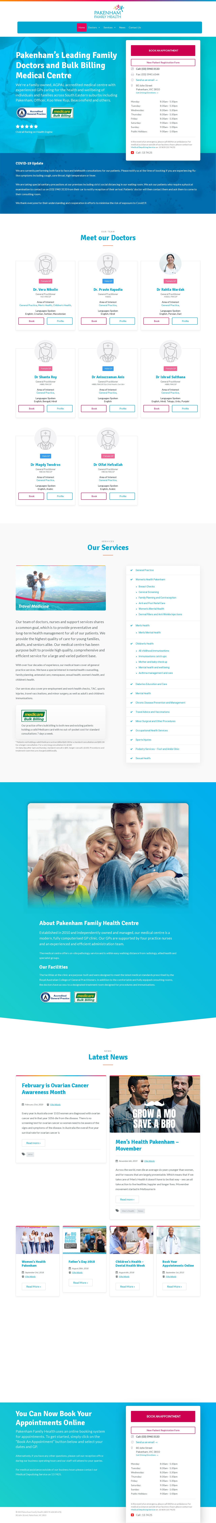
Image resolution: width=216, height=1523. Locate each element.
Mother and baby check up (153, 662)
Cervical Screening (149, 592)
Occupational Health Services (152, 730)
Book (31, 321)
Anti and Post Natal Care (152, 603)
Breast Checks (147, 586)
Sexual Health (143, 758)
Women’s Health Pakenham (150, 579)
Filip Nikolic (55, 1104)
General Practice (28, 305)
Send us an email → (146, 79)
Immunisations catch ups (153, 656)
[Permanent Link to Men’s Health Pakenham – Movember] (155, 1104)
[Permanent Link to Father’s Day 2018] (84, 1240)
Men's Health (128, 1211)
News (122, 27)
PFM (30, 1154)
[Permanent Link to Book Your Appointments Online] (178, 1240)
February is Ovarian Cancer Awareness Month (55, 1089)
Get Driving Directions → (147, 92)
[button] (99, 27)
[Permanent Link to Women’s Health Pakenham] (37, 1240)
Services (108, 27)
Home (82, 27)
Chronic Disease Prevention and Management (160, 702)
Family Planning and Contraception (157, 597)
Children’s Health (62, 305)
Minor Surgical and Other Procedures (156, 721)
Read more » (33, 1142)
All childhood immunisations (154, 650)
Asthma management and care (156, 673)
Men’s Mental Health (150, 632)
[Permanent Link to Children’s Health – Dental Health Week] (131, 1240)
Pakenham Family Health (109, 11)
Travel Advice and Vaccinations (153, 712)
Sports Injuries (143, 740)
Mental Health (143, 693)
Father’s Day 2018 (82, 1262)
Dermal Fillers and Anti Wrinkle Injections (160, 614)
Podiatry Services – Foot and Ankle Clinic (157, 749)
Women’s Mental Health (151, 608)
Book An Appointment (163, 50)
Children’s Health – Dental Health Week (130, 1264)
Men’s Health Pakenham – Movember (147, 1145)
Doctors (92, 27)
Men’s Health (45, 305)
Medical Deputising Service (143, 147)
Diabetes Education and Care (151, 684)
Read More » (33, 1286)
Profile (60, 321)
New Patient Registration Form (163, 62)
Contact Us (135, 27)
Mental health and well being (154, 667)
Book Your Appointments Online (178, 1264)
